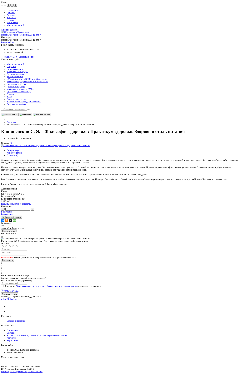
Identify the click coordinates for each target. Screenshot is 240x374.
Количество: (7, 206)
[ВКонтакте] (2, 220)
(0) (11, 143)
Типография (12, 22)
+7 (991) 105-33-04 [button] (9, 291)
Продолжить (7, 260)
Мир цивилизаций (15, 25)
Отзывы (10, 20)
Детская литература (16, 321)
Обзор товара (13, 150)
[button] (21, 35)
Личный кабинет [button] (9, 30)
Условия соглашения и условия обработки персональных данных (47, 286)
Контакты (11, 17)
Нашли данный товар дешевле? (16, 204)
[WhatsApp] (14, 220)
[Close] (2, 236)
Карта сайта (12, 340)
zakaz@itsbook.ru (9, 299)
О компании (12, 10)
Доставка (11, 12)
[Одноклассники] (6, 220)
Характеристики (14, 153)
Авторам (11, 15)
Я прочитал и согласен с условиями (52, 286)
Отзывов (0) (12, 155)
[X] (10, 220)
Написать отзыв (9, 231)
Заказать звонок (26, 57)
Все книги (12, 122)
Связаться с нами (9, 294)
